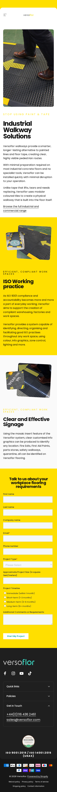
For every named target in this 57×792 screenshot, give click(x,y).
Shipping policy (19, 786)
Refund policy (14, 782)
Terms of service (41, 782)
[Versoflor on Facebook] (5, 673)
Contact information (36, 786)
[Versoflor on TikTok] (30, 673)
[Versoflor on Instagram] (13, 673)
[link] (21, 714)
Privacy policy (27, 782)
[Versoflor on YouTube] (21, 673)
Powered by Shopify (37, 776)
